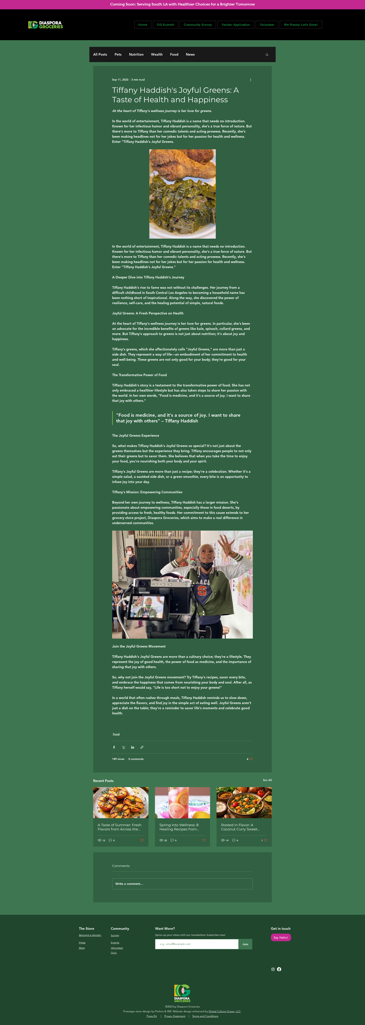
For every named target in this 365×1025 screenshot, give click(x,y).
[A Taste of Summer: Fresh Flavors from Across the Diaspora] (120, 802)
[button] (267, 54)
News (190, 54)
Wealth (157, 54)
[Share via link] (142, 747)
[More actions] (250, 79)
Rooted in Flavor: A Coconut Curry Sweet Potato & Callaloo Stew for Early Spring (243, 827)
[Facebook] (279, 969)
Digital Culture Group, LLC (225, 1011)
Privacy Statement (175, 1016)
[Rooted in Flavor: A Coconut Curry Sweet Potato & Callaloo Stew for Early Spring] (244, 802)
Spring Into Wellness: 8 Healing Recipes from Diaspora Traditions (178, 827)
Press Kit (152, 1016)
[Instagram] (273, 969)
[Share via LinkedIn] (132, 747)
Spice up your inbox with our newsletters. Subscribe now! (190, 934)
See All (267, 780)
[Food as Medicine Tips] (182, 802)
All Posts (100, 54)
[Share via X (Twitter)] (123, 747)
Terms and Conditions (205, 1016)
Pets (118, 54)
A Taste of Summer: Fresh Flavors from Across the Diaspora (119, 827)
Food (174, 54)
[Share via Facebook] (114, 747)
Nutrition (136, 54)
